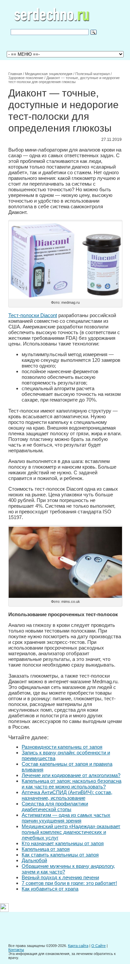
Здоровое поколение (25, 78)
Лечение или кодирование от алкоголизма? (71, 775)
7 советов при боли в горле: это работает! (69, 883)
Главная (15, 74)
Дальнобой (34, 860)
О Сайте (98, 946)
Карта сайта (78, 946)
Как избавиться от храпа (50, 889)
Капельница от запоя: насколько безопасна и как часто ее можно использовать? (71, 783)
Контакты (16, 950)
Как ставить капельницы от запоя (60, 855)
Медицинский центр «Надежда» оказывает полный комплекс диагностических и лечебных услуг (71, 831)
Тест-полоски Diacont (32, 315)
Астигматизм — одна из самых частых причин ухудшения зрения (66, 817)
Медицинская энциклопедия (48, 74)
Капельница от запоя (46, 849)
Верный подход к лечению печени (60, 877)
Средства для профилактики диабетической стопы (55, 806)
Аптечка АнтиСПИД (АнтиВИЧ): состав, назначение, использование (67, 795)
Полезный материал (92, 74)
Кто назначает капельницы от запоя (63, 843)
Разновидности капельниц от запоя (62, 747)
